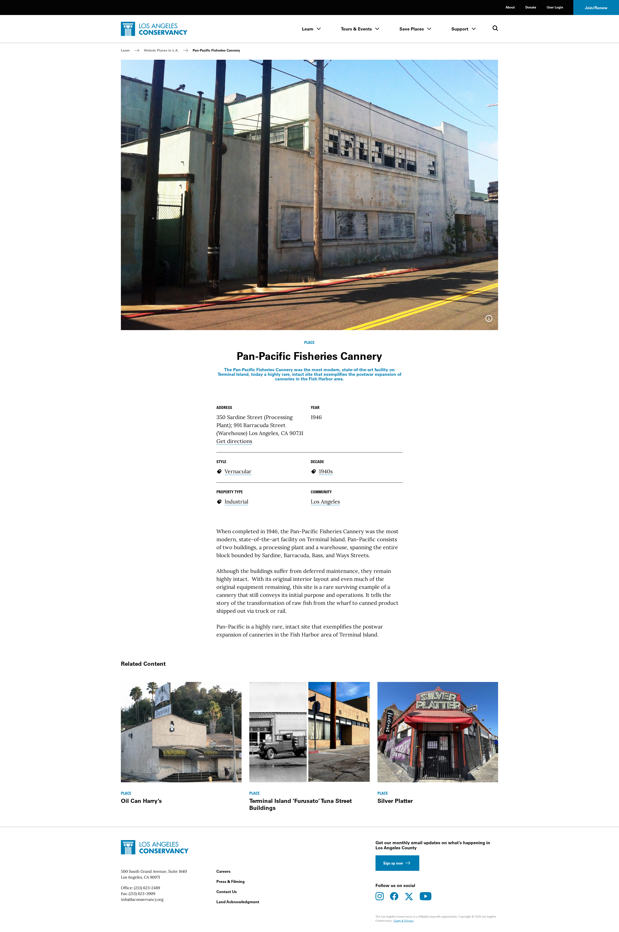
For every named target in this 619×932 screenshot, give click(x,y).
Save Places (411, 29)
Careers (223, 871)
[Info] (489, 320)
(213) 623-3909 (142, 893)
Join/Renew (596, 7)
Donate (530, 7)
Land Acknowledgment (237, 901)
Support (459, 29)
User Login (555, 7)
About (510, 7)
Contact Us (226, 891)
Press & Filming (230, 881)
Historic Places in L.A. (161, 50)
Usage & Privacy (403, 920)
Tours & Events (356, 29)
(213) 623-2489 (147, 887)
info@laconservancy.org (142, 899)
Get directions (234, 441)
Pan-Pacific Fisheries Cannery (216, 50)
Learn (307, 29)
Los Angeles (325, 501)
